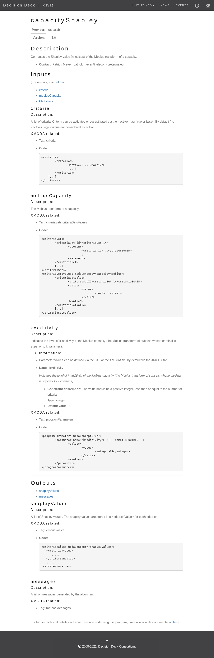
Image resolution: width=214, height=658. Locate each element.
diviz (48, 5)
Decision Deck (19, 5)
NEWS (165, 5)
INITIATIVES (142, 5)
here (176, 622)
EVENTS (182, 5)
